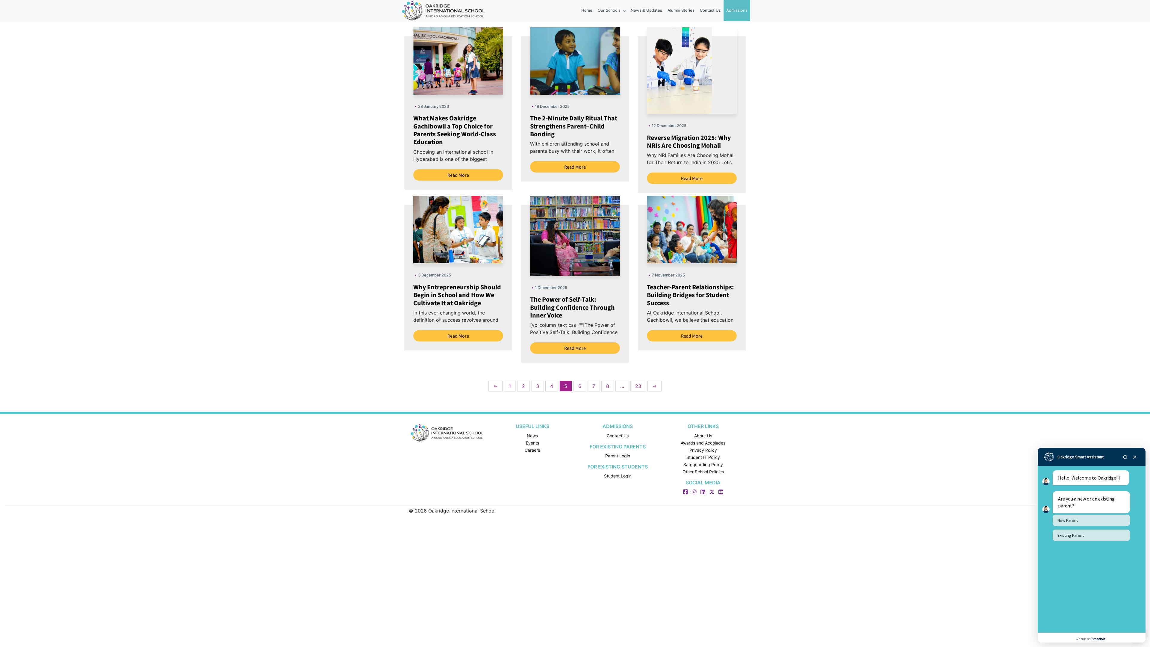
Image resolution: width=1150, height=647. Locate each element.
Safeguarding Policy (703, 464)
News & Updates (646, 10)
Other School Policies (703, 471)
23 (638, 386)
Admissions (737, 10)
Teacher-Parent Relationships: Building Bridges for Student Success (690, 295)
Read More (458, 175)
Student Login (618, 475)
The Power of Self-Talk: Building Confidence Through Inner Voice (572, 307)
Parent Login (617, 455)
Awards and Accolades (703, 442)
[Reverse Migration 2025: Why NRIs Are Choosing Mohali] (679, 70)
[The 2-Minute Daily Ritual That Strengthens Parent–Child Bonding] (590, 61)
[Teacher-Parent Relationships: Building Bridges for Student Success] (707, 229)
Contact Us (710, 10)
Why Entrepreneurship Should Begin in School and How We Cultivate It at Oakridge (457, 295)
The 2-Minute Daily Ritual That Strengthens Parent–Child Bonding (573, 126)
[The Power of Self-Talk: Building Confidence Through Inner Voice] (590, 235)
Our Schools (610, 10)
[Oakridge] (447, 433)
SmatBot (1098, 639)
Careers (532, 450)
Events (532, 442)
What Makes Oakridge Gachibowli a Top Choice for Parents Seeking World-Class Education (454, 130)
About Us (703, 435)
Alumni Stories (681, 10)
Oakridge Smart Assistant (1080, 456)
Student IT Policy (703, 457)
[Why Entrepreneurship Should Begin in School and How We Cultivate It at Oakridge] (473, 229)
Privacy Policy (703, 450)
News (532, 435)
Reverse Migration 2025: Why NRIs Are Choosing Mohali (689, 141)
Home (586, 10)
